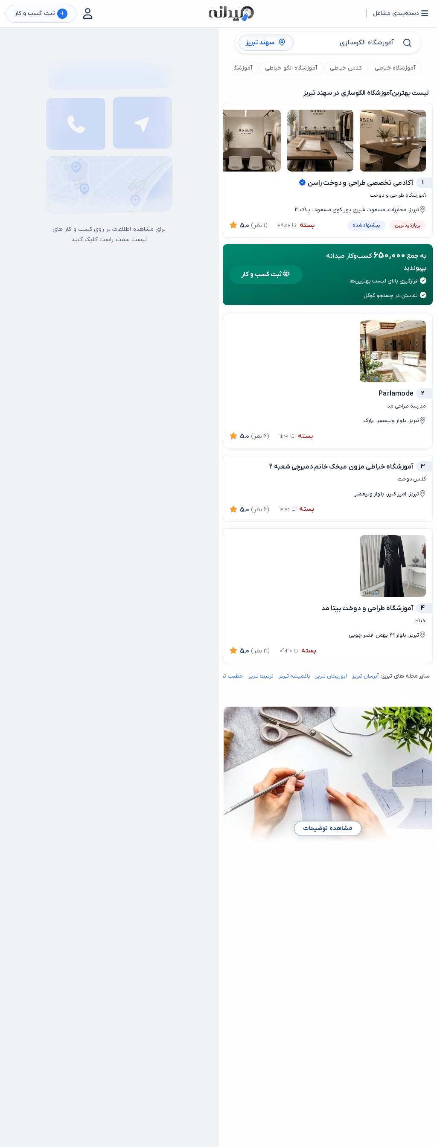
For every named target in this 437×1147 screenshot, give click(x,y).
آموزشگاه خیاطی (395, 68)
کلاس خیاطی (346, 68)
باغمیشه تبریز (294, 676)
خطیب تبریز (229, 676)
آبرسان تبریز (365, 676)
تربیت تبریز (261, 676)
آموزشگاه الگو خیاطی (291, 68)
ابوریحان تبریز (331, 676)
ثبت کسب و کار (39, 14)
